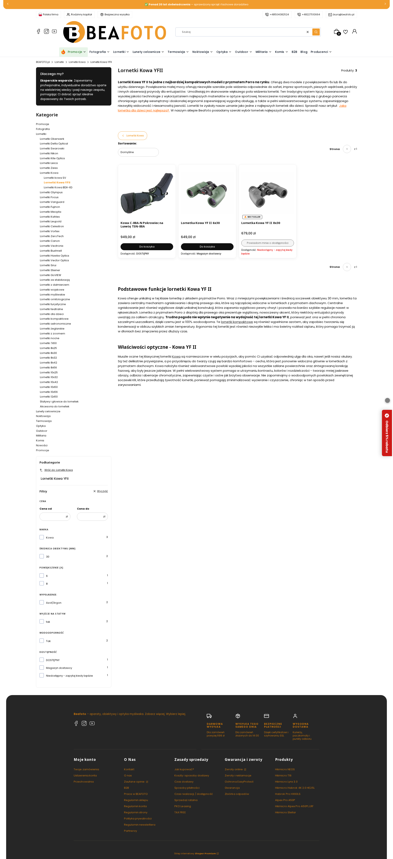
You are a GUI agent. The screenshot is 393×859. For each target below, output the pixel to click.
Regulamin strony (136, 812)
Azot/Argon (53, 603)
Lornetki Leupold (50, 221)
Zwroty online (234, 769)
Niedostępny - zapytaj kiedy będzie (69, 676)
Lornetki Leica (49, 163)
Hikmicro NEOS (285, 769)
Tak (48, 641)
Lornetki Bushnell (51, 251)
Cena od (46, 509)
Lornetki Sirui (48, 265)
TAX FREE (180, 812)
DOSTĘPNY (53, 660)
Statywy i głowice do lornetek (59, 401)
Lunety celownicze (48, 411)
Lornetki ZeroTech (52, 236)
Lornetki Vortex (49, 231)
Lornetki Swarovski (52, 148)
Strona (335, 149)
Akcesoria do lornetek (54, 406)
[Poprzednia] (7, 4)
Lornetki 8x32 (48, 358)
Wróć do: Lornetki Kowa (58, 470)
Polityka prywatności (138, 818)
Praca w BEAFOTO (136, 794)
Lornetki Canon (50, 241)
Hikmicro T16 (283, 775)
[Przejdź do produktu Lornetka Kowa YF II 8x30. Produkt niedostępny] (267, 193)
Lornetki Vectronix (51, 246)
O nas (128, 775)
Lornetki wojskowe (52, 290)
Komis (40, 440)
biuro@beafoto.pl (343, 14)
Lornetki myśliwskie (52, 295)
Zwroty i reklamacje (238, 775)
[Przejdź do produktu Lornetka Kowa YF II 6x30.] (207, 193)
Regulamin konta (135, 806)
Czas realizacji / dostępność (193, 794)
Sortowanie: (127, 143)
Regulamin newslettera (139, 825)
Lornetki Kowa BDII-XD (58, 187)
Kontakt (129, 769)
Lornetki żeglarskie (52, 329)
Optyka (41, 426)
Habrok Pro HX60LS (287, 794)
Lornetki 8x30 (48, 353)
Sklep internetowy (195, 853)
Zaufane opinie (134, 782)
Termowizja (44, 421)
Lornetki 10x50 (49, 387)
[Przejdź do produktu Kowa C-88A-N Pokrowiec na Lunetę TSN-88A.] (147, 193)
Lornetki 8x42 (48, 363)
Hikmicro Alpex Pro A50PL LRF (294, 806)
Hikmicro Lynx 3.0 (286, 782)
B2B (126, 788)
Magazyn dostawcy (59, 668)
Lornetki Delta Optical (54, 143)
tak (48, 622)
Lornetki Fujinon (50, 207)
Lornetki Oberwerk (52, 139)
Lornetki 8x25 (48, 348)
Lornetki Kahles (50, 217)
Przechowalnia (84, 782)
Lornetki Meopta (50, 212)
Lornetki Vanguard (52, 202)
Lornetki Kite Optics (52, 158)
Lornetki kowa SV (55, 178)
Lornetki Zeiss (49, 168)
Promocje (42, 124)
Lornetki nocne (49, 338)
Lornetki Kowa (77, 62)
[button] (316, 31)
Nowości (41, 445)
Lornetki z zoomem (52, 333)
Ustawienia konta (85, 775)
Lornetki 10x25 (49, 372)
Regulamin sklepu (136, 800)
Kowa (50, 538)
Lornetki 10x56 (49, 392)
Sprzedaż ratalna (186, 800)
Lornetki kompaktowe (54, 319)
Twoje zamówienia (86, 769)
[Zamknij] (387, 400)
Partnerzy (130, 831)
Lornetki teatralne (51, 309)
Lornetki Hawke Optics (54, 256)
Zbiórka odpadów (237, 794)
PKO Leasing (182, 806)
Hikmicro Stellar (285, 812)
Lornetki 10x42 (49, 382)
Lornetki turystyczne (53, 304)
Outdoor (41, 431)
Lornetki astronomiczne (55, 324)
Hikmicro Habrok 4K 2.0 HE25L (295, 788)
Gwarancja (232, 788)
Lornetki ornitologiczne (55, 299)
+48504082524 (279, 14)
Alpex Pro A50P (285, 800)
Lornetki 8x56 (48, 367)
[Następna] (385, 4)
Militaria (41, 435)
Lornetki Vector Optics (54, 260)
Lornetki (59, 62)
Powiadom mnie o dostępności (267, 243)
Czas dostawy (183, 782)
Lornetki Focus (49, 197)
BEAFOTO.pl (43, 62)
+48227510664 (311, 14)
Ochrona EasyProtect (239, 782)
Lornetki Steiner (50, 270)
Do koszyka (147, 247)
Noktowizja (43, 416)
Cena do (83, 509)
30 (47, 557)
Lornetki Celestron (52, 226)
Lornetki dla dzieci (52, 314)
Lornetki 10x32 (49, 377)
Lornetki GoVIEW (50, 275)
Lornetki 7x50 (48, 343)
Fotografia (43, 129)
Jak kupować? (184, 769)
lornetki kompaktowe (237, 322)
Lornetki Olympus (51, 192)
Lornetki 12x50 (49, 397)
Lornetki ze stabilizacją (55, 280)
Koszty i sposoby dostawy (191, 775)
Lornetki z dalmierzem (54, 285)
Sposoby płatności (187, 788)
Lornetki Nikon (49, 153)
